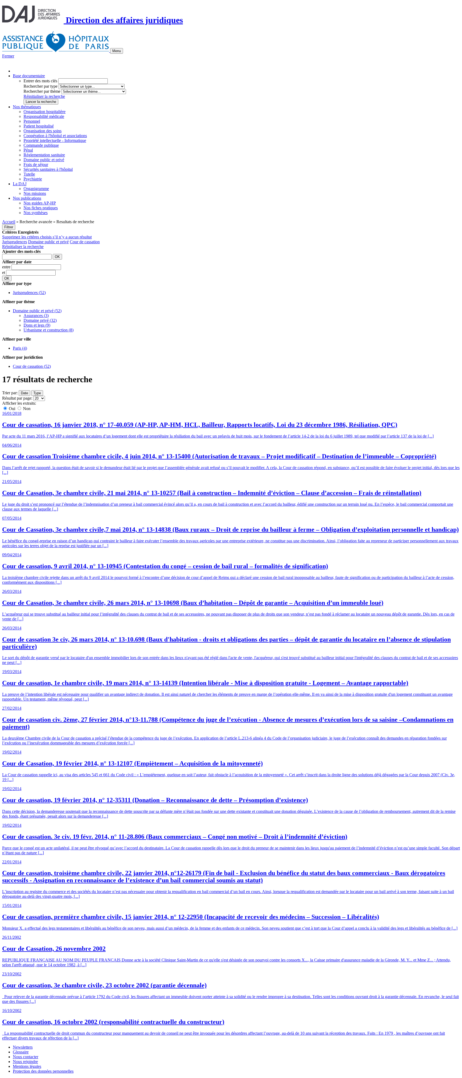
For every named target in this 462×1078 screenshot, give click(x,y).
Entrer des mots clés (40, 81)
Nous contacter (25, 1056)
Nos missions (35, 193)
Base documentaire (29, 76)
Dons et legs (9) (37, 325)
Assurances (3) (36, 315)
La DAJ (19, 183)
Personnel (32, 121)
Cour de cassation (85, 241)
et (4, 272)
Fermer (8, 56)
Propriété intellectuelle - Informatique (55, 140)
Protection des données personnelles (43, 1071)
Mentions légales (27, 1066)
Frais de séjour (36, 164)
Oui (12, 408)
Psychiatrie (33, 179)
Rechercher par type (40, 86)
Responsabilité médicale (44, 116)
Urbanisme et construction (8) (49, 330)
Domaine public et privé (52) (37, 310)
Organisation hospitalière (45, 111)
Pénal (28, 150)
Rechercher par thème (42, 91)
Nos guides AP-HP (40, 203)
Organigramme (36, 188)
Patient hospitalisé (39, 126)
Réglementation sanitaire (44, 155)
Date (24, 393)
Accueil (8, 221)
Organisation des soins (42, 131)
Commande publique (41, 145)
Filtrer (8, 227)
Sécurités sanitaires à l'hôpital (48, 169)
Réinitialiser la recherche (44, 96)
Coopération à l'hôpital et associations (55, 135)
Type (37, 393)
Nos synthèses (36, 212)
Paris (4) (20, 348)
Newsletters (23, 1047)
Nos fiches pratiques (41, 208)
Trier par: (10, 393)
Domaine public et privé (44, 159)
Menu (116, 51)
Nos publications (27, 198)
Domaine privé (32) (40, 320)
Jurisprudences (14, 241)
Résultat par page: (17, 398)
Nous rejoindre (25, 1061)
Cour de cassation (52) (32, 366)
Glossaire (21, 1052)
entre (6, 267)
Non (26, 408)
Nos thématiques (27, 107)
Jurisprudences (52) (29, 292)
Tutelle (29, 174)
